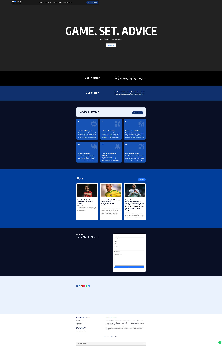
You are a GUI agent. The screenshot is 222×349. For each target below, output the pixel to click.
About (40, 2)
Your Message (117, 251)
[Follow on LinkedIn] (79, 286)
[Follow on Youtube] (82, 286)
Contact (116, 246)
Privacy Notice (107, 336)
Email (115, 241)
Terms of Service (114, 336)
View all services (137, 112)
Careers (60, 2)
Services (45, 2)
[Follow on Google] (89, 286)
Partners (50, 2)
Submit (128, 267)
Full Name (116, 236)
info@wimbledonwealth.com (81, 331)
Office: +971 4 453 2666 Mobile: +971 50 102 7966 (81, 328)
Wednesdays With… (67, 2)
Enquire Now (111, 45)
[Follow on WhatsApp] (86, 286)
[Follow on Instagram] (84, 286)
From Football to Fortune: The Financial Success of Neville (85, 201)
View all (141, 179)
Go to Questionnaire (92, 2)
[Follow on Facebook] (77, 286)
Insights (55, 2)
